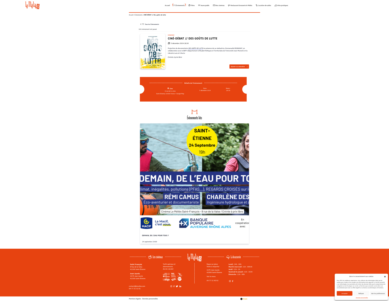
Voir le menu (211, 276)
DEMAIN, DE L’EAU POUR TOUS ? (155, 235)
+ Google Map (179, 93)
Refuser (361, 293)
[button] (385, 276)
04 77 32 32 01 (135, 288)
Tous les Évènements (152, 24)
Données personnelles (362, 297)
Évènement (171, 35)
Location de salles (264, 5)
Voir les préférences (378, 293)
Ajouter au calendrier (238, 66)
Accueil (167, 5)
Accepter (344, 293)
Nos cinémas (219, 5)
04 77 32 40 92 (212, 280)
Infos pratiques (282, 5)
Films (193, 5)
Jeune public (205, 5)
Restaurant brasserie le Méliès (241, 5)
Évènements (180, 5)
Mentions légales (135, 299)
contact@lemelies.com (137, 286)
